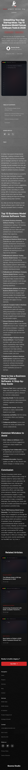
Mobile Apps (4, 701)
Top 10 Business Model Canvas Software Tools (12, 109)
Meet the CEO (4, 737)
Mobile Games (4, 706)
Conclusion (7, 122)
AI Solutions (4, 710)
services (18, 9)
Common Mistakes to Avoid (11, 119)
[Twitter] (7, 746)
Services (3, 684)
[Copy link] (12, 134)
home (5, 9)
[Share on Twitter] (4, 134)
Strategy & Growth (6, 719)
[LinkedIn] (12, 746)
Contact (3, 693)
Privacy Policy (4, 751)
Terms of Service (5, 755)
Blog (2, 688)
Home (2, 675)
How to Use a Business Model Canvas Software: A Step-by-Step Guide (14, 114)
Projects (3, 679)
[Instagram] (3, 746)
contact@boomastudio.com (8, 728)
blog (23, 9)
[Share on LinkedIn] (8, 134)
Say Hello (13, 664)
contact (14, 12)
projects (11, 9)
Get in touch (4, 732)
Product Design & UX (6, 715)
